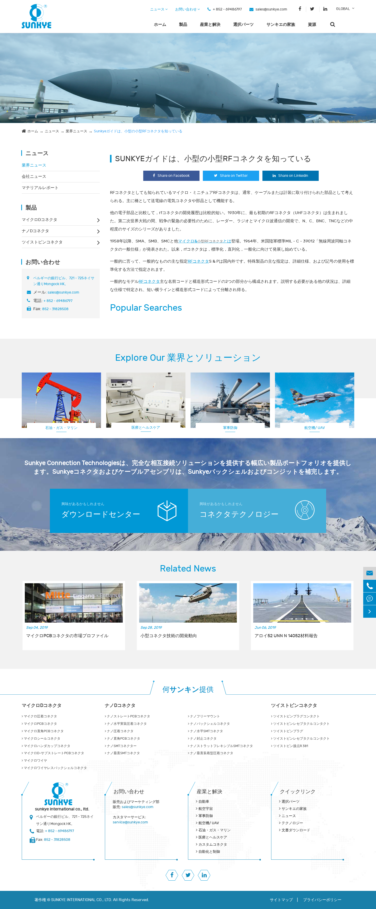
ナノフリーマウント (204, 716)
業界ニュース (76, 131)
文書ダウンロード (296, 830)
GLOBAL (343, 9)
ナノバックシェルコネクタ (209, 724)
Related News (188, 569)
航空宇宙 (205, 809)
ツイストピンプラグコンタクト (296, 716)
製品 (183, 24)
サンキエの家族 (281, 24)
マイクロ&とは (204, 241)
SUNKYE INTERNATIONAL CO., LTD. (81, 900)
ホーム (160, 24)
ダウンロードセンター (100, 514)
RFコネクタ (198, 261)
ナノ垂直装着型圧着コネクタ (211, 753)
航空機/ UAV (208, 823)
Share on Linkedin (293, 175)
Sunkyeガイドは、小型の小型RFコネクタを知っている (138, 131)
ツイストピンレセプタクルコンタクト (301, 724)
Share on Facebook (174, 175)
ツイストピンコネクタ (42, 242)
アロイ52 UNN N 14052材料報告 (286, 635)
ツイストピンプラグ (287, 731)
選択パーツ (243, 24)
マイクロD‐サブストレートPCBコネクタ (53, 753)
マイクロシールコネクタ (41, 739)
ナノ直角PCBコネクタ (123, 739)
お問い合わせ (186, 9)
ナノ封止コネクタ (203, 739)
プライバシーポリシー (322, 900)
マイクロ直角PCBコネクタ (43, 731)
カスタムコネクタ (314, 427)
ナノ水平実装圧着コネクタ (126, 724)
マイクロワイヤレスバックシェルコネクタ (55, 768)
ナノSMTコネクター (121, 746)
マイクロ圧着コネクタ (40, 716)
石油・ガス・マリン (61, 428)
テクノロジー (292, 823)
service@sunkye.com (130, 822)
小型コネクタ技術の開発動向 (168, 635)
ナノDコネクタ (35, 231)
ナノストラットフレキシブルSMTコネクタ (221, 746)
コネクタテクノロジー (239, 514)
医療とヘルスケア (145, 427)
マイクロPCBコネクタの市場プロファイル (67, 635)
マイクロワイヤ (35, 761)
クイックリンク (298, 792)
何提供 (188, 689)
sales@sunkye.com (271, 9)
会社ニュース (34, 176)
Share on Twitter (234, 175)
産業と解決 (210, 24)
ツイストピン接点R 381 (290, 746)
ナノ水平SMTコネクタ (206, 731)
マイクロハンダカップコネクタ (46, 746)
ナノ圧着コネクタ (120, 731)
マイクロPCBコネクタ (40, 724)
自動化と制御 (209, 851)
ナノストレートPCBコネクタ (128, 716)
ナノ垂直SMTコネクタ (123, 753)
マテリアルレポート (40, 187)
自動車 (203, 801)
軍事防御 (230, 428)
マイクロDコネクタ (39, 219)
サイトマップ (281, 900)
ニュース (157, 9)
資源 (312, 24)
